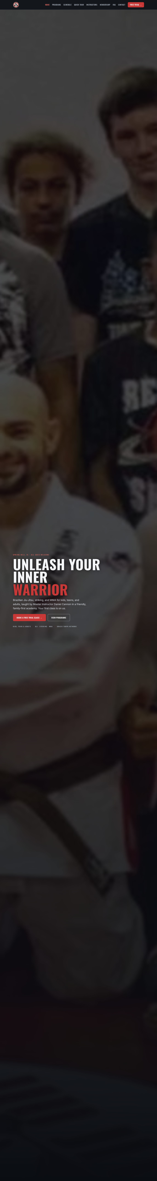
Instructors (91, 4)
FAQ (114, 4)
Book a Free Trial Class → (29, 617)
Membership (105, 4)
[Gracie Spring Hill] (16, 5)
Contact (121, 4)
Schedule (67, 4)
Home (47, 4)
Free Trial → (136, 4)
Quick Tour (79, 4)
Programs (56, 4)
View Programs (58, 617)
